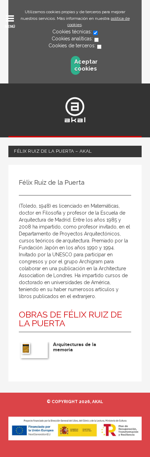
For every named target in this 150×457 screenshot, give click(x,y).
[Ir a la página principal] (75, 109)
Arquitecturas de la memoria (74, 347)
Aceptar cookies (77, 65)
